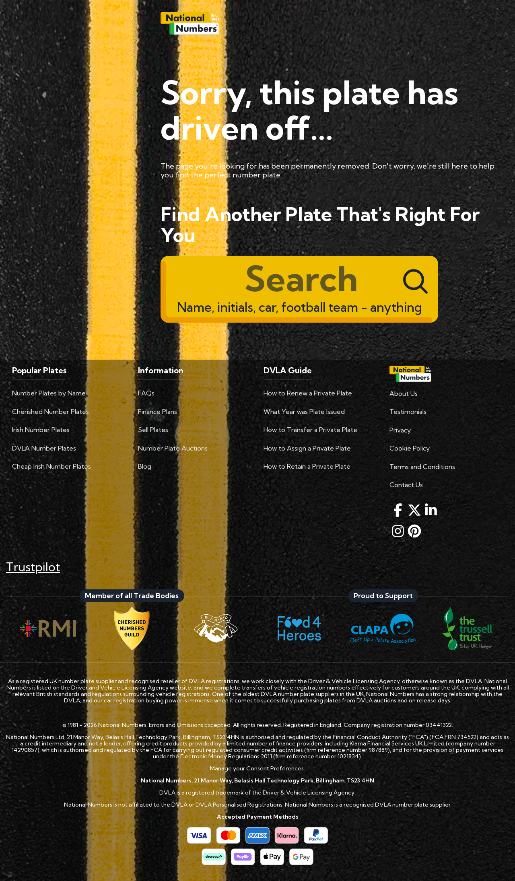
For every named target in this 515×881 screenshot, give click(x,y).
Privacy (400, 430)
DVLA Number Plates (44, 448)
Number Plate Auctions (173, 448)
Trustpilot (33, 566)
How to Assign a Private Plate (307, 448)
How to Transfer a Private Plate (310, 430)
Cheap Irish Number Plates (51, 466)
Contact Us (406, 485)
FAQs (146, 393)
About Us (403, 393)
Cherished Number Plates (50, 412)
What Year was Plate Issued (304, 412)
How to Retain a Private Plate (307, 466)
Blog (144, 466)
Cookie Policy (409, 448)
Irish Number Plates (41, 430)
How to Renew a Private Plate (308, 393)
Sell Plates (153, 430)
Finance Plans (157, 412)
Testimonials (407, 412)
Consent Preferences (275, 768)
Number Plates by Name (49, 393)
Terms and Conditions (422, 467)
